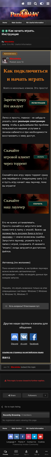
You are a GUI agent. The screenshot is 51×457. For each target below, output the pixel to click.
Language (11, 442)
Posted (16, 62)
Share (13, 395)
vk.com (23, 343)
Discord (14, 343)
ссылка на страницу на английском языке (22, 352)
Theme (21, 442)
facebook (34, 343)
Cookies (41, 442)
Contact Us (31, 442)
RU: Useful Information (21, 44)
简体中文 (6, 357)
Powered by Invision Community (25, 444)
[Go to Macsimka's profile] (5, 60)
